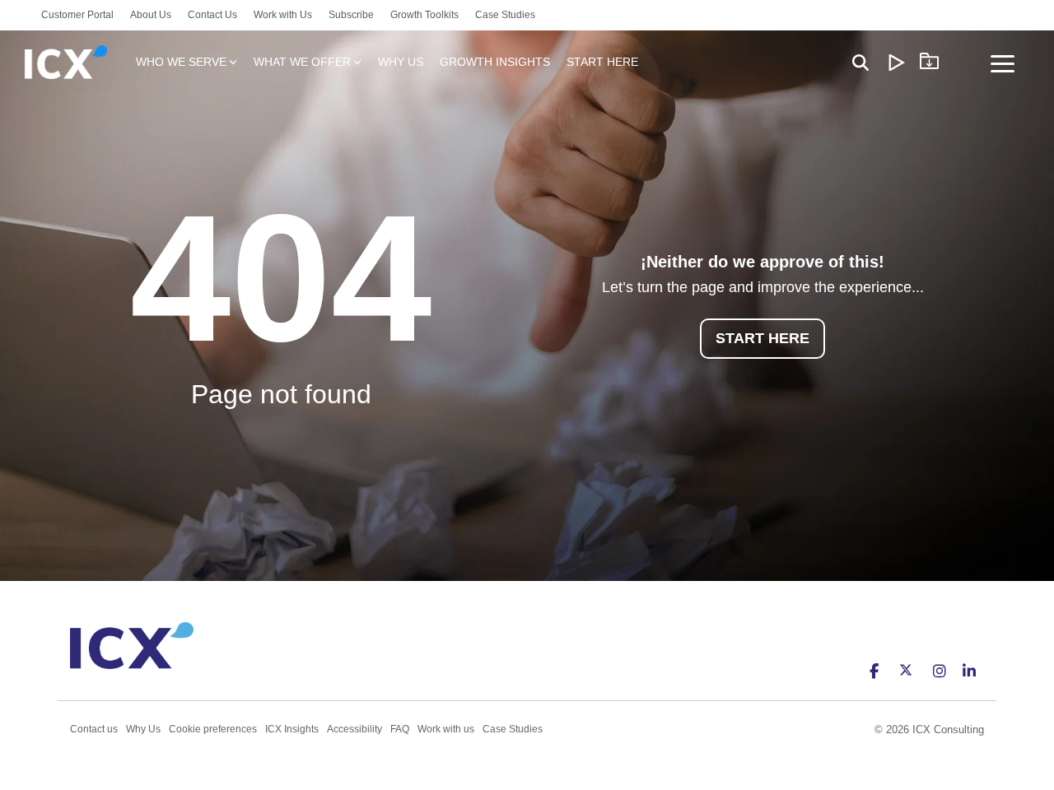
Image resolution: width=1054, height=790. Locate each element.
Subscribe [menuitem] (351, 15)
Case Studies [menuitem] (505, 15)
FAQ (399, 729)
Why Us (143, 729)
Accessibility (354, 729)
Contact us (94, 729)
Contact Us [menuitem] (212, 15)
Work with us (445, 729)
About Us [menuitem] (150, 15)
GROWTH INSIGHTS (495, 61)
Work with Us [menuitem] (283, 15)
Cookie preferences (213, 729)
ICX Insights (292, 729)
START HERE (602, 61)
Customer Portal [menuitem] (77, 15)
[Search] (860, 62)
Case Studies (513, 729)
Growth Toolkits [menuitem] (424, 15)
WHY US (400, 61)
